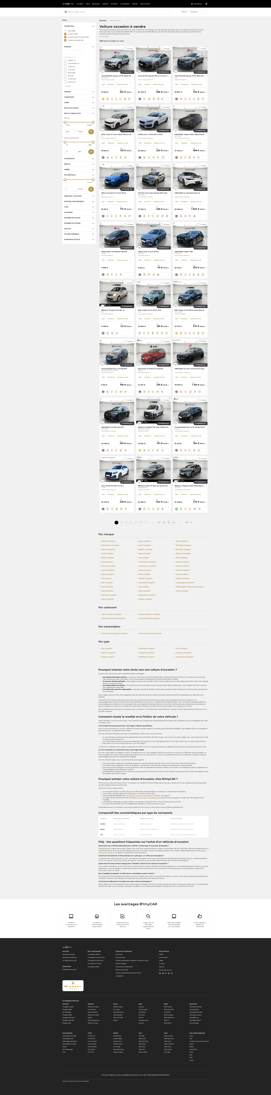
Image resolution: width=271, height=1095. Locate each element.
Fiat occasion (106, 583)
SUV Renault (92, 1009)
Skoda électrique (118, 1049)
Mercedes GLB (194, 1009)
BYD (190, 1055)
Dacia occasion (107, 574)
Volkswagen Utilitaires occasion (189, 587)
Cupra (191, 1060)
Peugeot (65, 1004)
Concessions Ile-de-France (96, 957)
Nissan (191, 1046)
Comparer (130, 48)
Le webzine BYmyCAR (69, 960)
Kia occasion (143, 558)
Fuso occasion (106, 591)
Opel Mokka (168, 1049)
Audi (140, 1004)
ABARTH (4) (72, 60)
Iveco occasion (144, 545)
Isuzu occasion (144, 541)
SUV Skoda (116, 1046)
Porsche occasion (182, 549)
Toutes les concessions (69, 957)
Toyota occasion (182, 578)
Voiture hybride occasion (148, 618)
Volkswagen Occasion (69, 1044)
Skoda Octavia (117, 1044)
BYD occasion (106, 562)
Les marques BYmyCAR (70, 1001)
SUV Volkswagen (67, 1049)
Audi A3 (141, 1023)
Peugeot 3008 (67, 1015)
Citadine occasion (145, 653)
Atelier (161, 954)
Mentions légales (120, 963)
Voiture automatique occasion (114, 633)
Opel (166, 1033)
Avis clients (119, 954)
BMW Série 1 (168, 1023)
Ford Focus (91, 1036)
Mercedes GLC (194, 1017)
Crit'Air (153, 741)
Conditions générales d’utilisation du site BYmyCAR (131, 960)
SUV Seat (141, 1036)
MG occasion (143, 587)
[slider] (65, 122)
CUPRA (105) (72, 79)
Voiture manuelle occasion (149, 633)
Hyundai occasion (108, 595)
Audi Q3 (141, 1006)
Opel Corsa (167, 1041)
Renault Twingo (93, 1023)
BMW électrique (169, 1017)
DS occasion (106, 578)
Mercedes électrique (195, 1012)
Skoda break (117, 1036)
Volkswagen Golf (67, 1038)
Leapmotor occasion (146, 566)
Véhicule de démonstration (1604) (78, 37)
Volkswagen (67, 1033)
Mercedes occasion (146, 583)
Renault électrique (94, 1020)
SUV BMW (167, 1012)
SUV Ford (91, 1052)
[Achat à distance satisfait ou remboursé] (199, 922)
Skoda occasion (181, 562)
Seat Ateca (142, 1046)
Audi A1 (141, 1017)
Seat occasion (181, 558)
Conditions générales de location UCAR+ (128, 973)
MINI (191, 1057)
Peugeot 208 (66, 1023)
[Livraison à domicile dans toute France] (97, 922)
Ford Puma (91, 1038)
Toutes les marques (68, 954)
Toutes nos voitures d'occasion (199, 1041)
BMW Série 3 (168, 1006)
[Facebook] (166, 973)
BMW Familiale (169, 1009)
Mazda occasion (144, 578)
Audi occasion (106, 553)
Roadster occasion (145, 657)
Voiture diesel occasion (110, 614)
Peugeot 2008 (67, 1009)
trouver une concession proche (149, 798)
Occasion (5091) (73, 34)
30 (169, 522)
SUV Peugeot (66, 1012)
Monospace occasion (184, 657)
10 (159, 522)
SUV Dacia (116, 1009)
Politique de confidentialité (124, 966)
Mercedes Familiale (195, 1006)
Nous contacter (120, 957)
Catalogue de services (69, 969)
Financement (163, 957)
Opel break (167, 1046)
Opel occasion (181, 541)
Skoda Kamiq (117, 1041)
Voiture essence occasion (148, 614)
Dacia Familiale (118, 1017)
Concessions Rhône (94, 954)
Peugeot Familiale (68, 1020)
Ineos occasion (107, 599)
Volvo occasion (181, 591)
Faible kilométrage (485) (75, 40)
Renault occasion (182, 553)
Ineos (191, 1036)
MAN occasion (144, 574)
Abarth (191, 1044)
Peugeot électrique (68, 1017)
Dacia (115, 1004)
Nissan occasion (144, 599)
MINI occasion (144, 591)
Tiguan (64, 1046)
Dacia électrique (118, 1012)
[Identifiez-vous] (206, 4)
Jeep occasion (144, 553)
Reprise (161, 966)
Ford (90, 1033)
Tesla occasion (181, 574)
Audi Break (142, 1012)
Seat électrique (143, 1041)
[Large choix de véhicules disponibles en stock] (148, 922)
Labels (161, 960)
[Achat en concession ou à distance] (71, 922)
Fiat (190, 1038)
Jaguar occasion (145, 549)
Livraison (162, 963)
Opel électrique (169, 1038)
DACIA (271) (71, 82)
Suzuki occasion (182, 570)
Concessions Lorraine (94, 963)
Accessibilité (119, 976)
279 (187, 522)
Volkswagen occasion (184, 583)
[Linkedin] (160, 973)
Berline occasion (108, 653)
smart (191, 1052)
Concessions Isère (93, 966)
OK (91, 132)
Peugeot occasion (182, 545)
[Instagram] (169, 973)
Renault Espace (93, 1012)
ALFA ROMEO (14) (73, 63)
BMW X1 (166, 1020)
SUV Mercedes (194, 1023)
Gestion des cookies (121, 969)
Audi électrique (143, 1020)
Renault (91, 1004)
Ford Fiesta (91, 1049)
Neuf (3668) (71, 31)
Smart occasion (181, 566)
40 (173, 522)
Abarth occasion (107, 541)
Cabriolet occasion (146, 648)
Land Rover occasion (146, 562)
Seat (140, 1033)
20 (164, 522)
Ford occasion (106, 587)
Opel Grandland (169, 1044)
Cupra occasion (107, 570)
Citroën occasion (108, 566)
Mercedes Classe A (195, 1020)
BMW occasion (107, 558)
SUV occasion (180, 648)
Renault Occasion (93, 1006)
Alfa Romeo (193, 1049)
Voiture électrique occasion (112, 618)
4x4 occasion (106, 648)
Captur (90, 1017)
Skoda (115, 1033)
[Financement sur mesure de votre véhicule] (122, 922)
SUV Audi (142, 1015)
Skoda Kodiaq (117, 1038)
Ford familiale (92, 1046)
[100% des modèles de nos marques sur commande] (174, 922)
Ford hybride (92, 1044)
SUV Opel (167, 1052)
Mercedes (193, 1004)
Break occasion (107, 657)
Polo (63, 1052)
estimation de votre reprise (137, 795)
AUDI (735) (71, 69)
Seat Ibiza (142, 1049)
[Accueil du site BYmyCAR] (68, 4)
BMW (166, 1004)
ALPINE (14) (71, 66)
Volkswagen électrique (69, 1041)
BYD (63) (70, 76)
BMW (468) (71, 72)
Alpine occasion (107, 549)
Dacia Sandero (117, 1015)
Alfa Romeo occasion (109, 545)
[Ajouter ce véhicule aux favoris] (102, 72)
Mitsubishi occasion (146, 595)
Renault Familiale (93, 1015)
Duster (115, 1020)
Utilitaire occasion (183, 653)
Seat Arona (142, 1038)
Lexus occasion (144, 570)
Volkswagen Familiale (69, 1036)
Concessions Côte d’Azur (96, 960)
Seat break (142, 1044)
